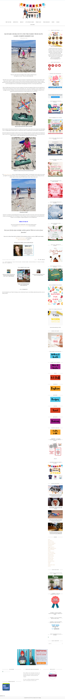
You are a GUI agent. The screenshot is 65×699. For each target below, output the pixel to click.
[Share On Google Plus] (44, 259)
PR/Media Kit (50, 545)
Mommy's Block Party (30, 697)
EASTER (49, 566)
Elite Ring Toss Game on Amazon (23, 225)
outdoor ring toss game (8, 174)
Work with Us (50, 540)
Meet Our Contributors (51, 543)
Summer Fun (9, 262)
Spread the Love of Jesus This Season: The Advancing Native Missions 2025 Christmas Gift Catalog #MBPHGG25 (55, 532)
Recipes (49, 550)
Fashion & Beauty (51, 555)
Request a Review (51, 541)
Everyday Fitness (50, 554)
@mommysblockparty (21, 238)
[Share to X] (40, 259)
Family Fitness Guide (51, 564)
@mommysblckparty (22, 239)
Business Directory (51, 549)
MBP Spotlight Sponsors (52, 548)
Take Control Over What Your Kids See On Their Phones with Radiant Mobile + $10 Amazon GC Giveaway (55, 520)
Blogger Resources (51, 547)
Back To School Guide (51, 553)
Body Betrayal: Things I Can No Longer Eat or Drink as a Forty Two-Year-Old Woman (55, 507)
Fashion (49, 562)
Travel (49, 563)
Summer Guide (50, 559)
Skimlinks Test (2, 695)
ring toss (5, 262)
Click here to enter (55, 97)
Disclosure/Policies (51, 544)
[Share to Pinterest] (42, 259)
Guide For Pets (50, 557)
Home (49, 539)
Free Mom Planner (51, 552)
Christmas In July (50, 558)
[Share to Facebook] (38, 259)
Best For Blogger (39, 697)
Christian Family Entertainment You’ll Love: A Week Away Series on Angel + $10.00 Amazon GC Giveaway (55, 495)
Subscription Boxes (51, 561)
